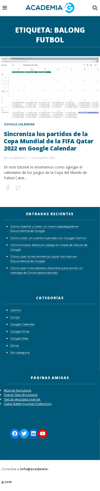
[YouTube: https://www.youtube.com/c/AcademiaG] (42, 433)
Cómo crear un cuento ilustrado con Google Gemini (48, 238)
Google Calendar (19, 124)
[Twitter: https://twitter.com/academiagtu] (24, 433)
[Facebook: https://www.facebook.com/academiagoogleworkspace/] (14, 433)
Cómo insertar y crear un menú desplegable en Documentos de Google (44, 228)
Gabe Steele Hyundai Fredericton (28, 403)
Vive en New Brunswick (21, 394)
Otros (14, 345)
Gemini (15, 310)
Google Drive (19, 331)
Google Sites (19, 338)
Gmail (14, 317)
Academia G (18, 158)
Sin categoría (19, 352)
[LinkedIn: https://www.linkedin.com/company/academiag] (33, 433)
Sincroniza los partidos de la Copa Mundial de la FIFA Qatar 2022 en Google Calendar (48, 141)
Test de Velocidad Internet (22, 399)
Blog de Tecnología (17, 390)
